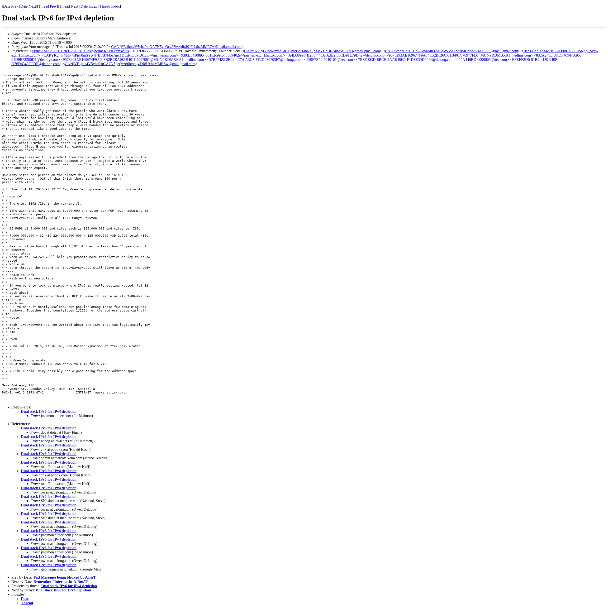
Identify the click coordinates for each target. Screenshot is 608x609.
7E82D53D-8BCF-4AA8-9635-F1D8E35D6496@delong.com (405, 60)
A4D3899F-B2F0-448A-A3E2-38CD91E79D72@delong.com (336, 55)
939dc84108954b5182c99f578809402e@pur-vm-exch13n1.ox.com (232, 55)
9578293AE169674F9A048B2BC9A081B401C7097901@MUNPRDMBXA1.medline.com (133, 60)
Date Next (28, 6)
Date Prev (10, 6)
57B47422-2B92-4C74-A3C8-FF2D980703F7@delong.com (255, 60)
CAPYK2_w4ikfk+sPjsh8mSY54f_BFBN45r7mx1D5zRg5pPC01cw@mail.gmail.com (109, 55)
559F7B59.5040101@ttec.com (329, 60)
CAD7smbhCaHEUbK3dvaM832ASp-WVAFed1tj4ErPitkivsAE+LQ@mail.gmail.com (451, 51)
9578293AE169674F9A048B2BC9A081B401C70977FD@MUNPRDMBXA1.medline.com (460, 55)
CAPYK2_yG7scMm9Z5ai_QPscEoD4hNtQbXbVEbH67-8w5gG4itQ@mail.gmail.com (312, 51)
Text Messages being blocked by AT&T (64, 577)
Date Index (89, 6)
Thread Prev (47, 6)
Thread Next (68, 6)
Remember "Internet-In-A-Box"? (60, 582)
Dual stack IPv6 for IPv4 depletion (48, 411)
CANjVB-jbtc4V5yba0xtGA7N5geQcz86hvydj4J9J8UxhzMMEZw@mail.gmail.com (176, 47)
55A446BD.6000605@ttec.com (483, 60)
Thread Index (110, 6)
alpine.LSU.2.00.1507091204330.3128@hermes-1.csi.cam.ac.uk (80, 51)
